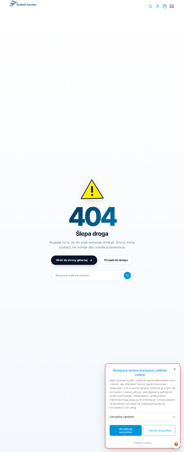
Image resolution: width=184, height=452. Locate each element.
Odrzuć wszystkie (159, 430)
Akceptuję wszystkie (125, 430)
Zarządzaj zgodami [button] (122, 416)
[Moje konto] (157, 6)
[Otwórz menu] (172, 6)
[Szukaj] (127, 275)
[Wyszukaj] (150, 6)
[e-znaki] (22, 4)
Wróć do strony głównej (74, 260)
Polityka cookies (142, 442)
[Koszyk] (164, 6)
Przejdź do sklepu (116, 260)
